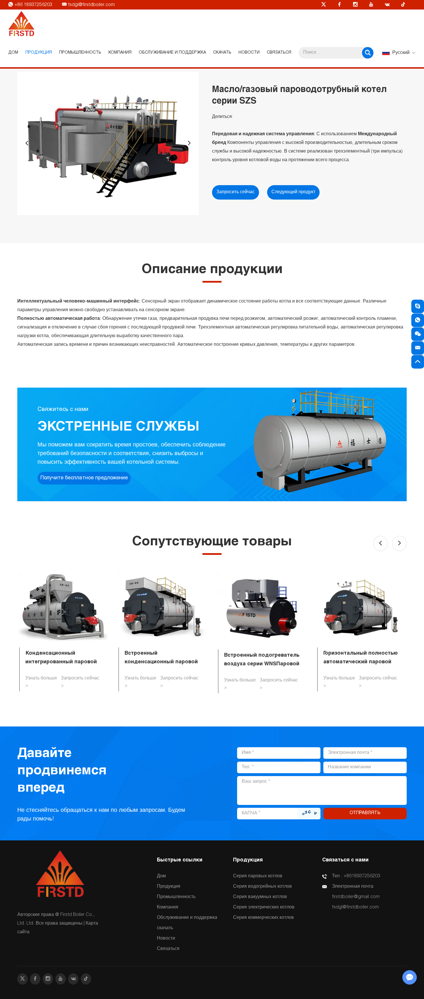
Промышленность (80, 53)
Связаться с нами (345, 860)
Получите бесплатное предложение (84, 478)
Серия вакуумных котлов (260, 897)
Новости (249, 53)
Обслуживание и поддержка (172, 53)
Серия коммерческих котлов (263, 918)
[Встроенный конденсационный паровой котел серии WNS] (162, 607)
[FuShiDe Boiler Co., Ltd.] (21, 24)
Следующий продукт (293, 192)
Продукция (38, 53)
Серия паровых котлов (257, 876)
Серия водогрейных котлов (262, 887)
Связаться (279, 53)
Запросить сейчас (235, 192)
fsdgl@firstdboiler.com (91, 5)
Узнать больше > (41, 682)
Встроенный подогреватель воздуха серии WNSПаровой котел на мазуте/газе (261, 664)
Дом (13, 53)
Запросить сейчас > (80, 682)
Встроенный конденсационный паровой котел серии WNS (161, 662)
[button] (27, 143)
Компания (120, 53)
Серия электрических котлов (263, 907)
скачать (222, 53)
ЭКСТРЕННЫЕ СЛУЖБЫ (118, 427)
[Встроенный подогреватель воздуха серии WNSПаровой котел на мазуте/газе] (261, 608)
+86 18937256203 (33, 5)
